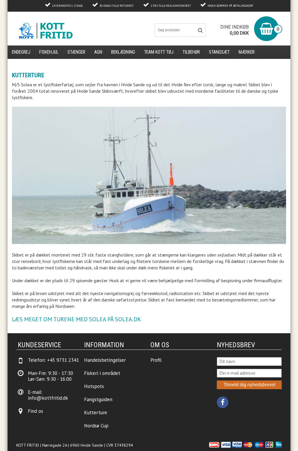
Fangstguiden (98, 399)
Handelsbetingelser (105, 360)
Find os (35, 411)
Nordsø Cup (96, 425)
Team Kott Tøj (158, 52)
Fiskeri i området (102, 373)
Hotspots (94, 386)
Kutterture (95, 412)
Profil (156, 360)
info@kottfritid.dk (48, 398)
